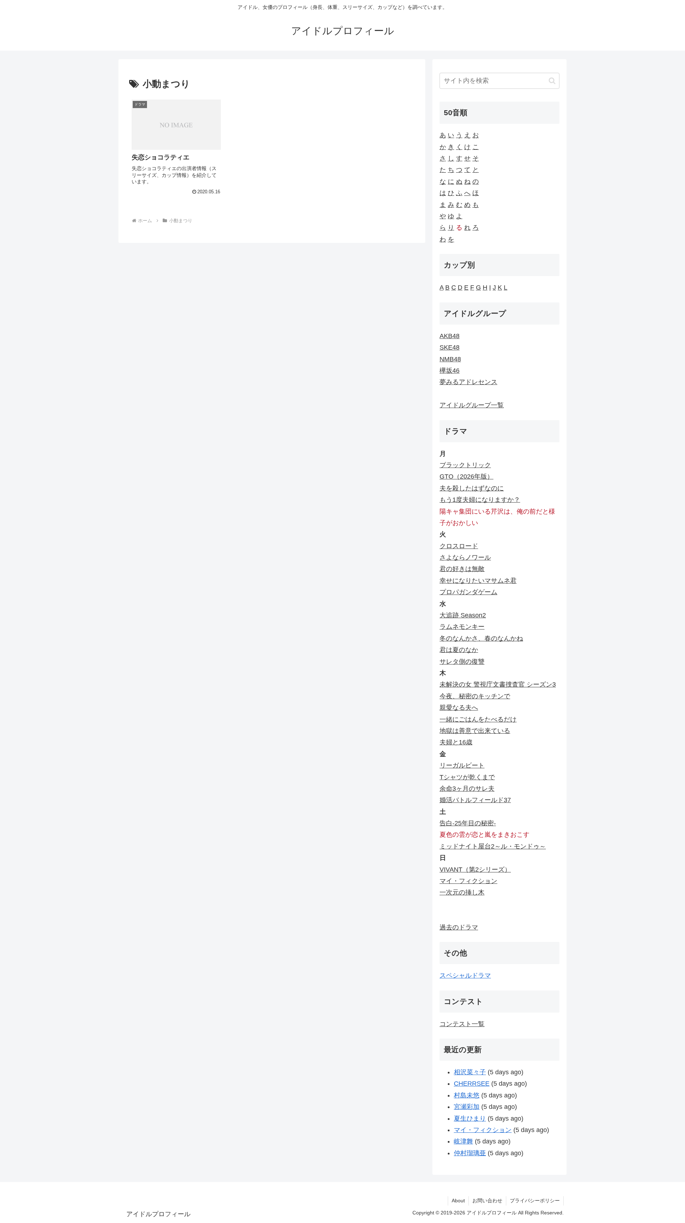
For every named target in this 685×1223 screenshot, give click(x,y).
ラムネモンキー (462, 626)
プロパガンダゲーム (468, 592)
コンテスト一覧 (462, 1024)
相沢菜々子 (470, 1072)
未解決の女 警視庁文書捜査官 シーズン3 (498, 684)
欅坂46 (450, 370)
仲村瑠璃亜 (470, 1153)
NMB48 (450, 359)
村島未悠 (467, 1095)
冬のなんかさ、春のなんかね (481, 638)
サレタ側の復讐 (462, 661)
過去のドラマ (459, 927)
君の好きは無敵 (462, 568)
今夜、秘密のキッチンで (475, 696)
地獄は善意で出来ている (475, 730)
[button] (552, 81)
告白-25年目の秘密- (468, 823)
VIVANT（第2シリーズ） (475, 869)
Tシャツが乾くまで (467, 777)
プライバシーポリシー (535, 1200)
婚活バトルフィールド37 (475, 800)
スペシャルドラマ (465, 975)
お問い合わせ (487, 1200)
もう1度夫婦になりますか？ (480, 499)
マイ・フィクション (468, 881)
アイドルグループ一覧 (472, 405)
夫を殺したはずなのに (472, 488)
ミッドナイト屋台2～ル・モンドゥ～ (493, 846)
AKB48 (450, 336)
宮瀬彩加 (467, 1106)
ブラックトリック (465, 465)
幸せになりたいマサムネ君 (478, 580)
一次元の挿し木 (462, 892)
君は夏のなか (459, 649)
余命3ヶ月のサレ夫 (467, 788)
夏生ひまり (470, 1118)
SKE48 (450, 347)
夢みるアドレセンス (468, 382)
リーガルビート (462, 765)
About (458, 1200)
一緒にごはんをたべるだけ (478, 719)
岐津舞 (463, 1141)
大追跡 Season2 (463, 615)
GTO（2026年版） (466, 476)
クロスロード (459, 546)
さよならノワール (465, 557)
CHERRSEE (471, 1083)
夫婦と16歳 (456, 742)
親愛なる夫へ (459, 707)
